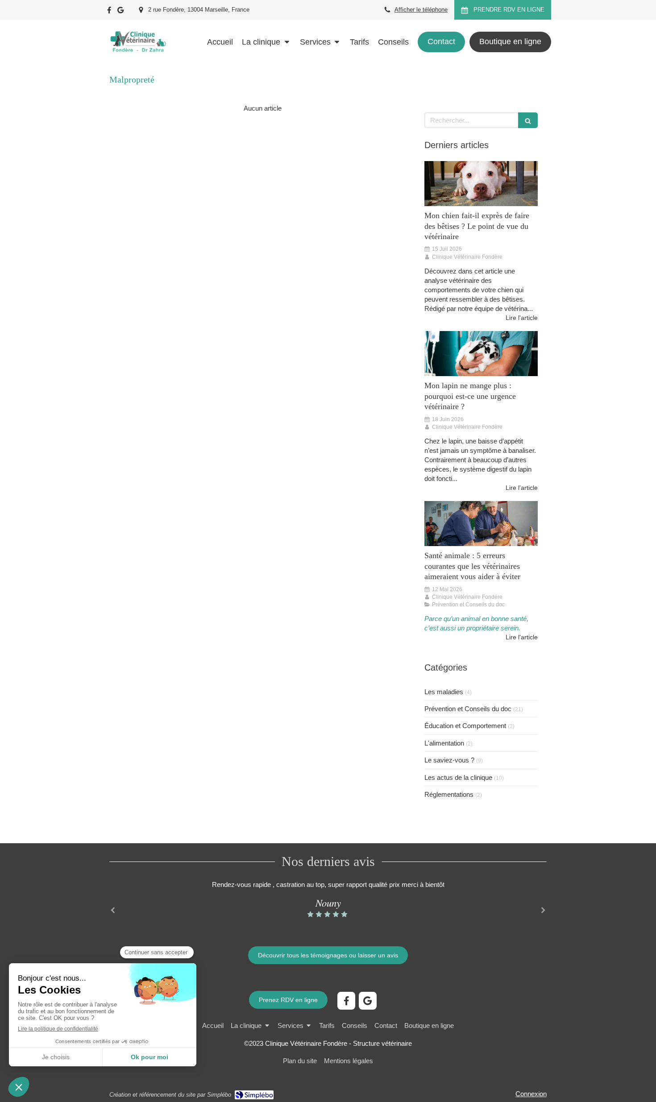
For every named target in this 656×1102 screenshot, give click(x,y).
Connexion (531, 1094)
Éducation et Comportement (465, 725)
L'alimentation (444, 743)
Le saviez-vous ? (449, 760)
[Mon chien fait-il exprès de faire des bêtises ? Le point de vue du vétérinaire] (481, 184)
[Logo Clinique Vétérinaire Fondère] (137, 60)
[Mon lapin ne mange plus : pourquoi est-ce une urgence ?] (481, 354)
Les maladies (443, 692)
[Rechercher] (528, 120)
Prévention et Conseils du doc (467, 709)
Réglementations (448, 794)
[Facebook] (109, 12)
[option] (328, 899)
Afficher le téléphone (421, 9)
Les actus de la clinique (458, 777)
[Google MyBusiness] (120, 12)
